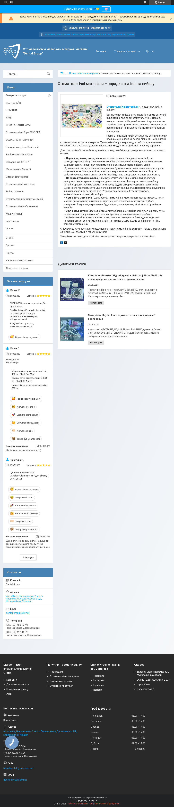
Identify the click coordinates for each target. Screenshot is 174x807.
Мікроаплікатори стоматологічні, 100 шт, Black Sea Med (29, 372)
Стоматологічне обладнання (22, 206)
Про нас (10, 245)
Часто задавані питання (19, 260)
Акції (9, 693)
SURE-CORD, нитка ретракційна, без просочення (28, 304)
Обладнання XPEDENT (18, 162)
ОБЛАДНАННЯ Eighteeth (19, 139)
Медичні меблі (14, 213)
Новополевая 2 (145, 689)
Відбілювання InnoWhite (19, 154)
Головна (101, 51)
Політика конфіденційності (107, 804)
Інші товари (12, 221)
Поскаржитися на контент (80, 804)
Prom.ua (103, 797)
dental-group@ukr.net (17, 613)
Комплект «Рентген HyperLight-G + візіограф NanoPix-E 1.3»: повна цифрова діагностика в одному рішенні (125, 277)
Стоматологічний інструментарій (24, 199)
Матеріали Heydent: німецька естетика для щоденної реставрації (121, 317)
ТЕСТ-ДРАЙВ (13, 102)
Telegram (98, 675)
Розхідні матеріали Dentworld (22, 147)
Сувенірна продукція (61, 685)
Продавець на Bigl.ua (87, 801)
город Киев (143, 684)
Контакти (11, 679)
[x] (65, 243)
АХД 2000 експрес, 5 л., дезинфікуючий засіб (22, 325)
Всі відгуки (28, 557)
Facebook (98, 685)
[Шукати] (49, 74)
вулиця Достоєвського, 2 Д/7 (153, 679)
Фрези (9, 228)
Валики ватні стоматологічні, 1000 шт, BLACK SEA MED (29, 379)
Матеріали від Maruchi (18, 169)
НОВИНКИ (11, 110)
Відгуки (10, 253)
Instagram (99, 680)
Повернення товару (17, 689)
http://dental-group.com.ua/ (18, 768)
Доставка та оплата (17, 268)
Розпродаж (56, 671)
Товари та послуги (124, 51)
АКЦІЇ (9, 117)
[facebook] (61, 243)
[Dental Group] (11, 51)
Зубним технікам (15, 191)
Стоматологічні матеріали (83, 73)
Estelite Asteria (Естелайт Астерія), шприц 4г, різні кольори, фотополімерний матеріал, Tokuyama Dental (27, 315)
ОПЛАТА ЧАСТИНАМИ (18, 125)
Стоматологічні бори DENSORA (23, 132)
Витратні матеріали (17, 176)
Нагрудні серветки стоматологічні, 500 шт (30, 386)
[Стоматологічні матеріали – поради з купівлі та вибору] (81, 115)
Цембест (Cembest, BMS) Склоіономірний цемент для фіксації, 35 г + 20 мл (29, 475)
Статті (9, 237)
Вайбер (97, 689)
